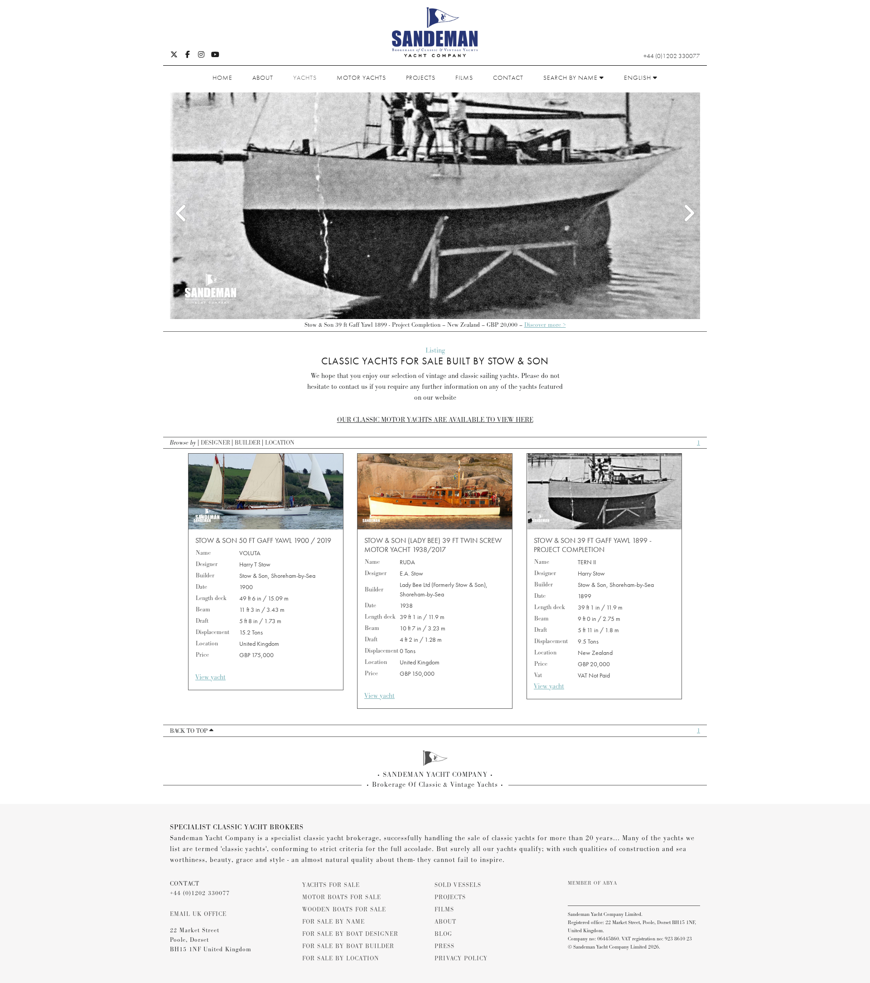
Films (464, 77)
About (262, 77)
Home (222, 77)
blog (443, 934)
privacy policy (461, 958)
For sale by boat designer (350, 934)
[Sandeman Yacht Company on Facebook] (187, 55)
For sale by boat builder (348, 946)
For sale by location (340, 958)
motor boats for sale (341, 897)
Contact (508, 77)
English (638, 77)
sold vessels (458, 885)
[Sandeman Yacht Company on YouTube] (215, 55)
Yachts (305, 77)
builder (248, 443)
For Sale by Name (333, 922)
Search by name (571, 77)
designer (215, 443)
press (444, 946)
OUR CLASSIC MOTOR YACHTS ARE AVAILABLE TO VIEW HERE (435, 420)
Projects (420, 77)
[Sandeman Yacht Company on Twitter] (174, 55)
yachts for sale (331, 885)
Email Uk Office (198, 914)
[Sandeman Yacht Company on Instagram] (201, 55)
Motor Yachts (361, 77)
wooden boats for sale (344, 910)
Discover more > (545, 325)
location (280, 443)
